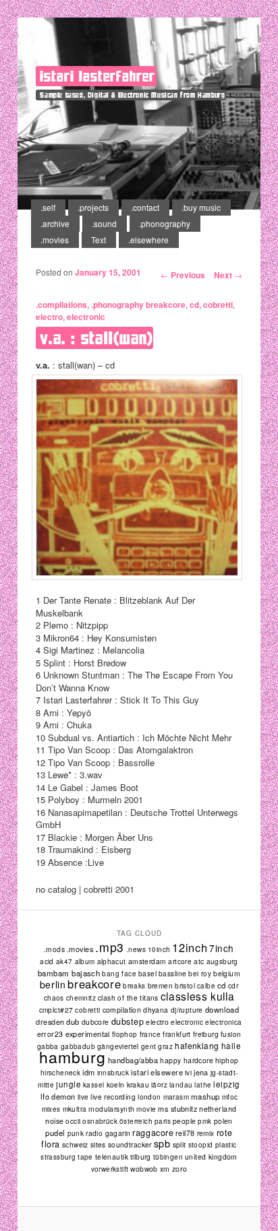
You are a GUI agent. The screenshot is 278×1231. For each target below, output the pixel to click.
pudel (55, 1132)
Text (98, 239)
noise (54, 1121)
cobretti (218, 304)
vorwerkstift (110, 1169)
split (179, 1144)
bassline (172, 973)
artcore (180, 961)
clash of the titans (128, 997)
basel (147, 973)
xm (165, 1169)
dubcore (95, 1022)
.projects (93, 207)
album (85, 961)
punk (75, 1133)
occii (72, 1121)
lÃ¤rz (159, 1085)
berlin (52, 984)
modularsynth (111, 1109)
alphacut (111, 961)
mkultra (75, 1109)
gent (149, 1046)
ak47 (64, 961)
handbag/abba (133, 1059)
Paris (163, 1121)
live (83, 1097)
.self (47, 207)
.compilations (61, 304)
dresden (50, 1021)
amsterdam (147, 961)
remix (206, 1133)
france (150, 1034)
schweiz (75, 1144)
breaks (134, 985)
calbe (206, 985)
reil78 (185, 1133)
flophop (125, 1034)
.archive (55, 223)
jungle (68, 1084)
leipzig (226, 1084)
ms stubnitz (177, 1108)
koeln (116, 1084)
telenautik (111, 1156)
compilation (122, 1010)
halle (231, 1045)
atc (199, 961)
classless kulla (197, 995)
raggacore (152, 1133)
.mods (54, 949)
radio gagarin (108, 1133)
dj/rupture (187, 1010)
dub (72, 1021)
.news (136, 949)
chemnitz (81, 998)
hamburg (72, 1057)
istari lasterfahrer (97, 76)
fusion (231, 1034)
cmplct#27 (56, 1010)
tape (85, 1157)
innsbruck (113, 1072)
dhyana (156, 1010)
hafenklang (197, 1045)
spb (162, 1143)
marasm (176, 1097)
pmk (204, 1121)
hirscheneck (60, 1072)
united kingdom (211, 1156)
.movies (54, 239)
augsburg (222, 961)
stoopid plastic (212, 1144)
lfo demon (58, 1096)
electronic (86, 317)
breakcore (166, 304)
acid (47, 961)
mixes (51, 1109)
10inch (159, 949)
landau (180, 1085)
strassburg (58, 1157)
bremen (160, 985)
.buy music (201, 207)
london (149, 1097)
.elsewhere (148, 239)
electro (49, 317)
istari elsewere (157, 1072)
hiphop (226, 1060)
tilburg (140, 1156)
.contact (145, 207)
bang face (119, 973)
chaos (54, 998)
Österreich (135, 1121)
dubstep (127, 1021)
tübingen (168, 1157)
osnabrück (99, 1121)
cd (194, 304)
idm (88, 1072)
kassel (93, 1085)
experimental (87, 1033)
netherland (217, 1109)
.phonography (164, 223)
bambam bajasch (69, 973)
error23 (50, 1034)
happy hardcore (186, 1060)
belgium (226, 973)
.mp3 (109, 947)
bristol (185, 985)
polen (223, 1121)
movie (146, 1109)
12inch (189, 947)
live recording (113, 1097)
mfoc (230, 1097)
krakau (138, 1084)
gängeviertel (118, 1046)
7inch (221, 948)
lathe (202, 1085)
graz (165, 1046)
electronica (223, 1022)
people (184, 1121)
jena (201, 1072)
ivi (188, 1072)
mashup (205, 1096)
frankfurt (177, 1034)
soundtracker (130, 1144)
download (222, 1009)
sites (98, 1144)
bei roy (199, 973)
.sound (104, 223)
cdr (233, 985)
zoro (180, 1169)
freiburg (206, 1034)
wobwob (144, 1169)
